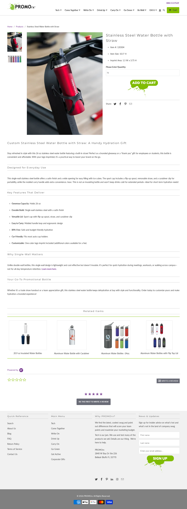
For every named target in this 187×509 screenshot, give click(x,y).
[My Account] (160, 10)
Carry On (55, 444)
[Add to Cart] (143, 89)
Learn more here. (49, 269)
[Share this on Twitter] (114, 103)
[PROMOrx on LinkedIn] (112, 479)
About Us (11, 428)
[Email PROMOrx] (122, 479)
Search (10, 423)
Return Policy (13, 444)
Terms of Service (14, 449)
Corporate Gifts (58, 459)
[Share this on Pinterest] (125, 103)
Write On (55, 433)
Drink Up (55, 438)
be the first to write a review (93, 402)
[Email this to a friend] (130, 103)
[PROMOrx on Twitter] (96, 479)
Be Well (141, 10)
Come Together (58, 428)
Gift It (153, 10)
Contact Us (12, 454)
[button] (168, 381)
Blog (9, 433)
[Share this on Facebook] (119, 103)
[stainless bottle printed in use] (64, 83)
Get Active (56, 454)
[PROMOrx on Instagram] (117, 479)
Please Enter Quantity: (116, 67)
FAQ (9, 438)
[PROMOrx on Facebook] (101, 479)
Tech (53, 423)
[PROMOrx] (22, 6)
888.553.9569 (172, 3)
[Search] (164, 10)
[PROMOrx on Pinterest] (107, 479)
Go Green (55, 449)
